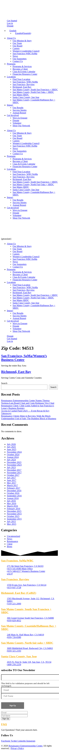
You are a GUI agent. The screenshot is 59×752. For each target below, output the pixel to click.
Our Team (17, 43)
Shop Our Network (21, 125)
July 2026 (11, 444)
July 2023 (11, 467)
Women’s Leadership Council (26, 51)
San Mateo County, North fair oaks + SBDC (27, 642)
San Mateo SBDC (21, 94)
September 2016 (14, 496)
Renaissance (12, 541)
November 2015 (14, 514)
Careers (16, 48)
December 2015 (14, 511)
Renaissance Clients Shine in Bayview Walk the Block (26, 416)
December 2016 (14, 490)
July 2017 (11, 478)
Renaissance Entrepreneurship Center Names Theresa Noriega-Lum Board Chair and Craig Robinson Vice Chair (27, 401)
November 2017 (14, 472)
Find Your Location (21, 79)
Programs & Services (22, 66)
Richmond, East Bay (22, 87)
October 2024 (13, 454)
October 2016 (13, 493)
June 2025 (11, 449)
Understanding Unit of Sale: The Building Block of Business (28, 418)
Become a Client (20, 69)
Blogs (9, 546)
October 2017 (13, 475)
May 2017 (11, 483)
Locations (11, 76)
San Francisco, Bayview (24, 84)
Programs (11, 64)
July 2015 (11, 521)
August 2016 (13, 498)
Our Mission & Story (22, 40)
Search (4, 383)
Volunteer (17, 123)
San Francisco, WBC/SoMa (25, 82)
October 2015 (13, 516)
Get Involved (13, 115)
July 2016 (11, 501)
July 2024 (11, 459)
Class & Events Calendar (24, 71)
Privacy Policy (17, 748)
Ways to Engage (20, 118)
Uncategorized (13, 536)
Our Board (17, 46)
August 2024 (13, 457)
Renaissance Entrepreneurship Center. (26, 746)
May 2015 (11, 524)
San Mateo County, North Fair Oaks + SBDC (33, 92)
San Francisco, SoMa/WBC (17, 560)
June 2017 (11, 480)
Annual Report (19, 113)
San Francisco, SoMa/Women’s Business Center (24, 358)
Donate (16, 120)
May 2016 (11, 503)
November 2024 (14, 452)
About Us (11, 38)
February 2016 (13, 508)
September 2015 (14, 519)
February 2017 (13, 488)
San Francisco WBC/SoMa (25, 53)
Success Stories (19, 110)
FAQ (4, 724)
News (15, 56)
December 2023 (14, 462)
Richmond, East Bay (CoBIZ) (18, 592)
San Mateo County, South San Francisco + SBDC (35, 89)
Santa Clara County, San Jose (26, 97)
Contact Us (18, 61)
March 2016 (12, 506)
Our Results (18, 107)
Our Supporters (19, 58)
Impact (10, 105)
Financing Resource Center (25, 74)
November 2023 (14, 465)
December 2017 (14, 470)
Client (9, 544)
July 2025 (11, 447)
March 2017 (12, 485)
